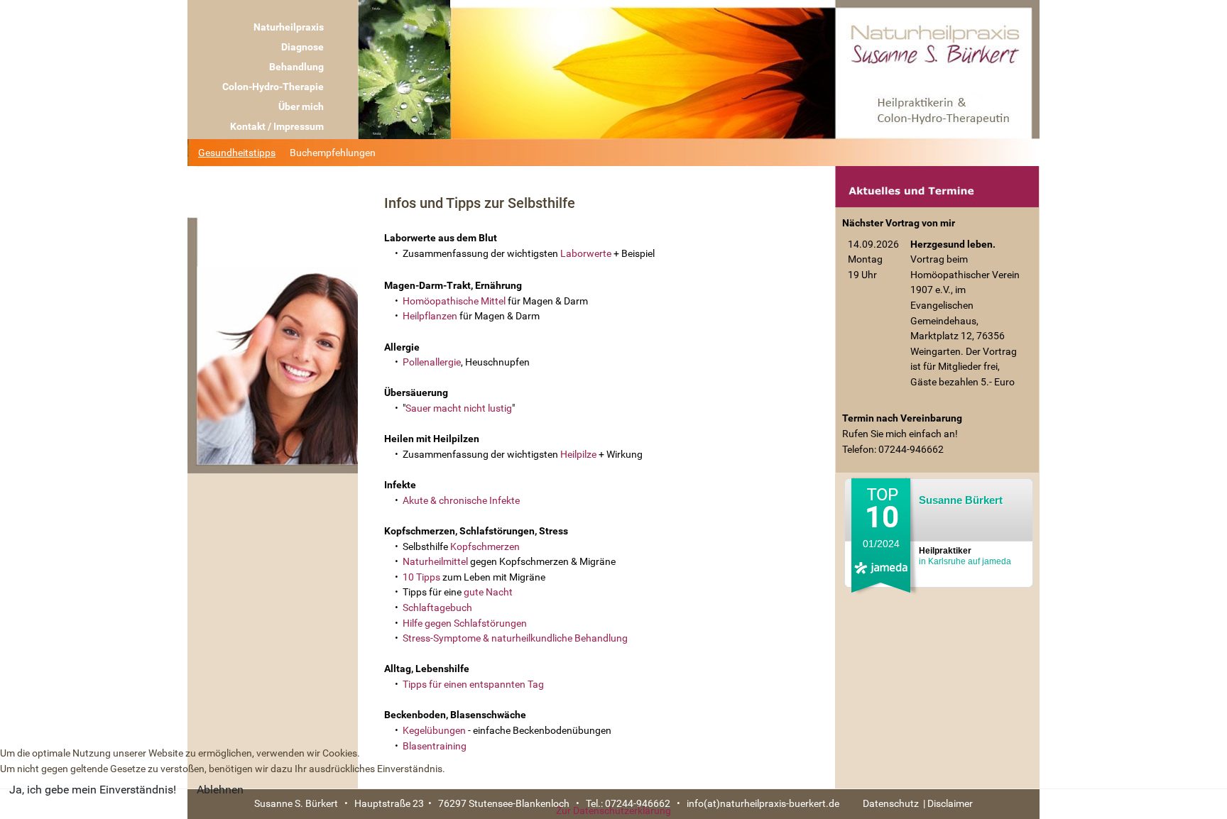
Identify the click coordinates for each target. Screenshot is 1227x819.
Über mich (301, 106)
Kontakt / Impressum (277, 126)
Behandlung (296, 66)
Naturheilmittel (436, 562)
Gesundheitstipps (237, 152)
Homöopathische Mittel (454, 301)
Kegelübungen (435, 731)
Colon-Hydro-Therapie (273, 86)
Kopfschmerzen (485, 547)
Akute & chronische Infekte (461, 501)
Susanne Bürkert (961, 500)
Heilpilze (579, 455)
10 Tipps (421, 577)
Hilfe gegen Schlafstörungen (463, 623)
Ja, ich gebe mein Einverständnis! (92, 789)
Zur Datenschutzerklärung (613, 811)
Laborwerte (587, 254)
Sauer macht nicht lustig (458, 408)
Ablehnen (220, 789)
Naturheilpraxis (288, 27)
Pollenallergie (432, 362)
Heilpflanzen (430, 316)
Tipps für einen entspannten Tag (473, 684)
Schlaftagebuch (437, 608)
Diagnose (302, 47)
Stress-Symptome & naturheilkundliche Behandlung (515, 638)
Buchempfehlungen (333, 152)
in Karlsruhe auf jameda (965, 556)
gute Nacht (488, 592)
